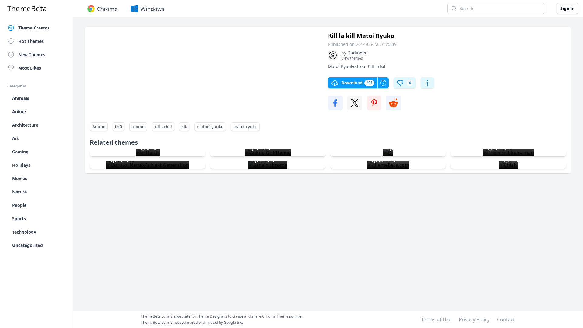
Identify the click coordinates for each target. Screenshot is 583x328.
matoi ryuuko (210, 126)
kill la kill (163, 126)
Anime (98, 126)
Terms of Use (436, 319)
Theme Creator (33, 28)
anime (138, 126)
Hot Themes (31, 41)
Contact (506, 319)
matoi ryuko (245, 126)
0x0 (118, 126)
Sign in (567, 8)
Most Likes (29, 68)
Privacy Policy (474, 319)
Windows (152, 8)
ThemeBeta (27, 8)
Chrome (107, 8)
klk (184, 126)
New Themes (31, 54)
